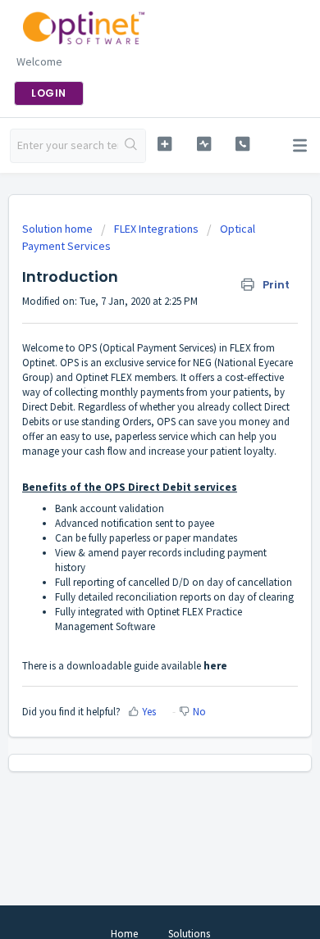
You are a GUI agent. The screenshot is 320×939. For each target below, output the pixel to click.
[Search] (131, 145)
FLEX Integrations (156, 228)
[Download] (130, 460)
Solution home (58, 228)
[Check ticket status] (203, 143)
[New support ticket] (164, 143)
